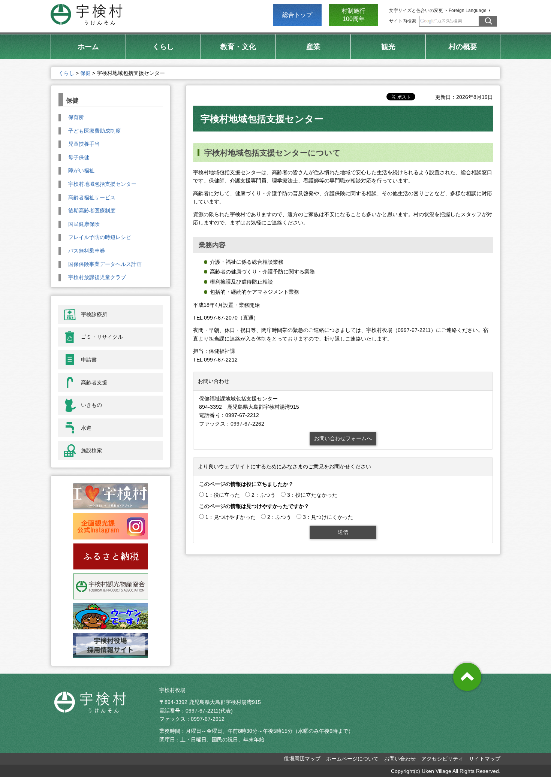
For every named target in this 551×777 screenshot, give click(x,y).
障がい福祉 (81, 170)
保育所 (76, 117)
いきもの (91, 405)
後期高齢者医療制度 (91, 211)
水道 (86, 428)
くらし (66, 73)
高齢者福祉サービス (91, 197)
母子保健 (78, 157)
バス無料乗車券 (86, 251)
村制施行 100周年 (353, 14)
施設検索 (91, 450)
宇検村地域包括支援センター (102, 184)
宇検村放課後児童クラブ (97, 277)
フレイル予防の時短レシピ (99, 237)
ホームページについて (352, 759)
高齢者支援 (94, 383)
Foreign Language (468, 10)
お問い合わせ (400, 759)
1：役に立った (222, 495)
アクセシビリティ (442, 759)
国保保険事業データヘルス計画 (105, 264)
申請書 (89, 360)
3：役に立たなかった (312, 495)
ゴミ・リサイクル (102, 337)
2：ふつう (264, 495)
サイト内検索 (402, 21)
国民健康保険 (84, 224)
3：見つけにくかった (328, 517)
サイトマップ (484, 759)
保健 (85, 73)
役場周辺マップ (302, 759)
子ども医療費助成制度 (94, 131)
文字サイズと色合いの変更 (416, 10)
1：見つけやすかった (230, 517)
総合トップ (297, 15)
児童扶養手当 (84, 144)
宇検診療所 (94, 314)
